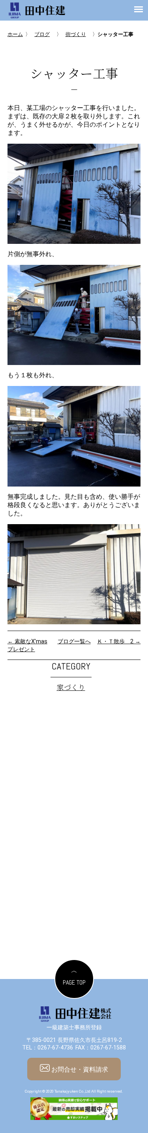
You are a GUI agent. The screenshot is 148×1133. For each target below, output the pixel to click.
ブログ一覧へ (74, 641)
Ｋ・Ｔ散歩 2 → (119, 641)
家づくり (71, 687)
